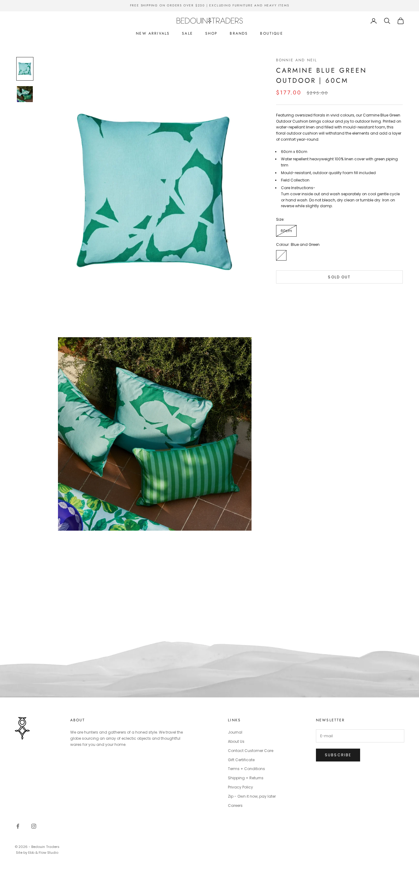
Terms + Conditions (246, 768)
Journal (235, 732)
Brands (239, 33)
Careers (235, 805)
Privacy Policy (240, 787)
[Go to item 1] (24, 68)
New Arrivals (153, 33)
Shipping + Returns (245, 777)
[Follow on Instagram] (34, 826)
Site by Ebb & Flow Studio (37, 852)
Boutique (271, 33)
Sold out (339, 277)
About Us (236, 741)
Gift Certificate (241, 759)
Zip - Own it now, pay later (252, 796)
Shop (211, 33)
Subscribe (338, 754)
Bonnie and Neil (296, 60)
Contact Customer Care (250, 750)
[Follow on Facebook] (18, 826)
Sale (187, 33)
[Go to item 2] (24, 94)
